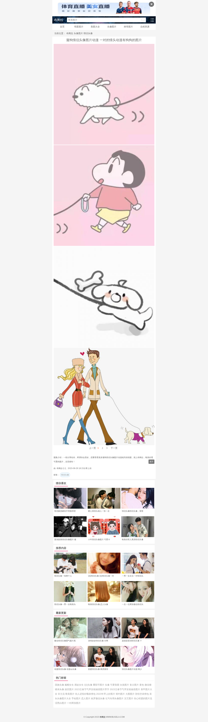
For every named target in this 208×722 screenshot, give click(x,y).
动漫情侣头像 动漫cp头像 (65, 669)
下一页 (114, 448)
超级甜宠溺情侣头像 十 (132, 641)
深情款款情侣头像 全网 (98, 641)
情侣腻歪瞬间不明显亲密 (65, 511)
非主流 (61, 694)
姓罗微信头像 (98, 698)
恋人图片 (86, 698)
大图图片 (130, 694)
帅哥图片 (128, 26)
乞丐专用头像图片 (114, 698)
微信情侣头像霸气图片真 (65, 641)
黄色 (142, 684)
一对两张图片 (74, 703)
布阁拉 (58, 20)
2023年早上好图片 (106, 694)
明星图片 (78, 26)
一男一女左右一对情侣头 (132, 576)
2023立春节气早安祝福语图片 (125, 689)
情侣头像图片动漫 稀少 (132, 669)
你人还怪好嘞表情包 (85, 694)
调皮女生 (79, 684)
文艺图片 (129, 698)
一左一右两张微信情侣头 (132, 604)
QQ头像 (88, 684)
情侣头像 (88, 33)
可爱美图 (115, 684)
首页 (62, 26)
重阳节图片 (99, 684)
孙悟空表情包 (142, 694)
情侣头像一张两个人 (63, 576)
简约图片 (120, 694)
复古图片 (134, 684)
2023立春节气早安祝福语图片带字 (92, 689)
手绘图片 (76, 698)
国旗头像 (60, 684)
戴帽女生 (69, 684)
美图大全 (95, 26)
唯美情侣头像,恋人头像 (98, 604)
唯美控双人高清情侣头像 (132, 539)
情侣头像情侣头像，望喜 (132, 511)
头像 (107, 684)
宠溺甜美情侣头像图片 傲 (65, 539)
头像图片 (111, 26)
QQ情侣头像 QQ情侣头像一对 (101, 576)
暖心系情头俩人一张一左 (99, 511)
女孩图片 (125, 684)
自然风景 (145, 26)
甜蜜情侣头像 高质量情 (98, 669)
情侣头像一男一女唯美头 (65, 604)
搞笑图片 (69, 689)
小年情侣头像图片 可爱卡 (99, 539)
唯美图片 (70, 694)
